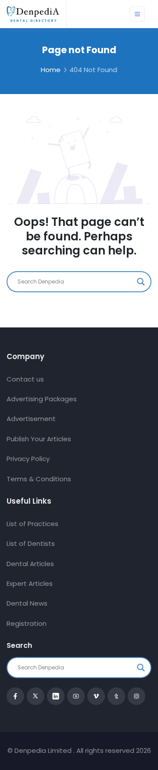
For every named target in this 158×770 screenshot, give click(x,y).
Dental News (27, 603)
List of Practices (32, 523)
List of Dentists (31, 543)
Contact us (25, 379)
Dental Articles (30, 563)
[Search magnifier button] (141, 282)
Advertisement (31, 418)
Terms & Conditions (39, 478)
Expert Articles (30, 583)
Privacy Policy (28, 458)
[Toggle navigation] (137, 14)
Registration (27, 623)
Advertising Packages (42, 398)
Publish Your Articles (39, 438)
